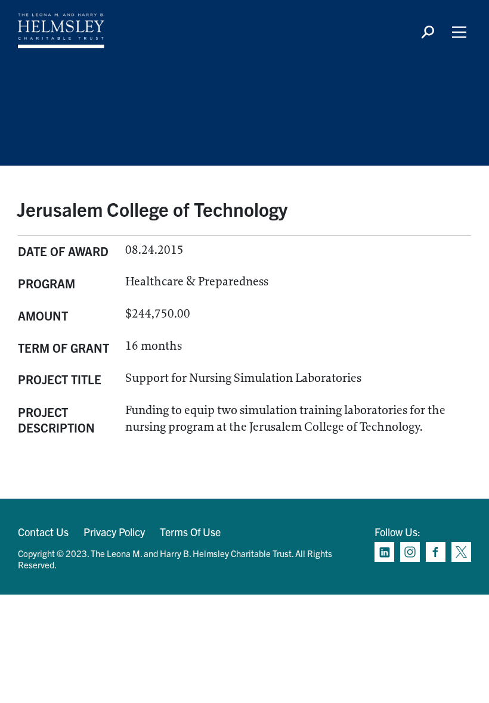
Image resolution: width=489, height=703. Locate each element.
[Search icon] (427, 32)
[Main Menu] (459, 32)
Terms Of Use (190, 532)
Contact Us (43, 532)
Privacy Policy (114, 532)
